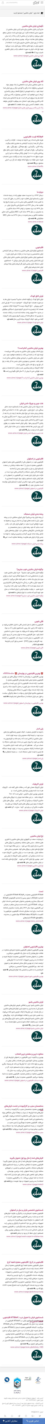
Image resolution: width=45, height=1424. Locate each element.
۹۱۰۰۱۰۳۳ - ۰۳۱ (16, 1405)
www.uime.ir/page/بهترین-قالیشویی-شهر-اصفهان (26, 976)
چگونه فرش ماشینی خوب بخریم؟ (30, 569)
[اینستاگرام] (26, 1416)
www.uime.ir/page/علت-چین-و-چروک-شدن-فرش (25, 433)
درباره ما (40, 192)
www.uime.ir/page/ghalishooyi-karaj (28, 1292)
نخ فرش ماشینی (36, 836)
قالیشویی (39, 247)
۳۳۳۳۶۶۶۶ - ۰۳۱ (31, 1400)
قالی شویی (39, 621)
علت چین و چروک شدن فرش (31, 403)
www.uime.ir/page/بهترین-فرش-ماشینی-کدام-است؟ (25, 378)
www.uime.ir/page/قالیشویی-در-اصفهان (29, 488)
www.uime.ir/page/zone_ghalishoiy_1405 (26, 1347)
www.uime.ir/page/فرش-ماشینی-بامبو (29, 1028)
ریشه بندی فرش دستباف (33, 514)
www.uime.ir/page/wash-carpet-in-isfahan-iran (24, 1236)
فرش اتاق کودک (36, 296)
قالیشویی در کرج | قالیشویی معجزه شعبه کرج (25, 1262)
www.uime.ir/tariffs (35, 166)
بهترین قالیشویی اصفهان (33, 946)
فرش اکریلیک (37, 784)
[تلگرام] (19, 1416)
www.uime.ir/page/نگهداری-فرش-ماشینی (28, 56)
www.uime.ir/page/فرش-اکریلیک (31, 810)
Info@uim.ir (35, 1412)
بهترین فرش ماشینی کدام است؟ (30, 348)
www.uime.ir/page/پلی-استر (32, 758)
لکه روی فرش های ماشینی (32, 81)
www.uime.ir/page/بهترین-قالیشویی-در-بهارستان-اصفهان (23, 703)
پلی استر (39, 728)
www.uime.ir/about (35, 222)
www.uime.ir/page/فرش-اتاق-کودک (30, 322)
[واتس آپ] (12, 1416)
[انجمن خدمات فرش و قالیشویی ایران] (7, 1380)
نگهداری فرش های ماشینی (32, 26)
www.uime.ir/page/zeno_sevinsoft (29, 921)
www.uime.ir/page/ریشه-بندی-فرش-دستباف (27, 544)
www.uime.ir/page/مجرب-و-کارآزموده (29, 1132)
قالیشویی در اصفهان (35, 458)
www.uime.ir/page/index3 (33, 1184)
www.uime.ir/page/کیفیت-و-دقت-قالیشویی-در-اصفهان (24, 1080)
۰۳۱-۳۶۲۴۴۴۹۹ (12, 2)
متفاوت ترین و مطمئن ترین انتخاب (29, 1054)
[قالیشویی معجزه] (37, 3)
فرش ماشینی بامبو (36, 1002)
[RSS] (5, 1416)
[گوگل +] (33, 1416)
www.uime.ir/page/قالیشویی (32, 270)
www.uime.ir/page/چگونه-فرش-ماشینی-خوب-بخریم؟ (24, 596)
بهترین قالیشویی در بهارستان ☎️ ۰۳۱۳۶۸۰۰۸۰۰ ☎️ (23, 673)
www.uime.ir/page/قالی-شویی (32, 648)
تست (41, 891)
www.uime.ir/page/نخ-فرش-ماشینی (30, 866)
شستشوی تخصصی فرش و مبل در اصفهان (26, 1210)
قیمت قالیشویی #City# (33, 136)
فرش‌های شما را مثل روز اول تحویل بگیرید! (26, 1158)
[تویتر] (40, 1416)
